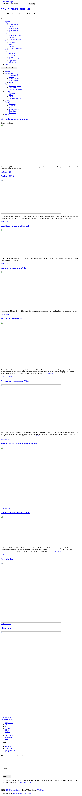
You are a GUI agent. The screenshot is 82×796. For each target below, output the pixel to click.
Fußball (7, 50)
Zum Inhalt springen (7, 2)
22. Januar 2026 (6, 717)
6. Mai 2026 (4, 263)
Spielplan (12, 43)
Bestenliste (12, 62)
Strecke (11, 57)
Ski (6, 34)
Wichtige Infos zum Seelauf (15, 226)
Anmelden (8, 746)
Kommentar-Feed (10, 750)
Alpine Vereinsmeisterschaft (15, 512)
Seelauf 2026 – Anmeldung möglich (19, 443)
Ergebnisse (12, 37)
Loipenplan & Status (15, 39)
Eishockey (8, 41)
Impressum (8, 737)
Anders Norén (17, 793)
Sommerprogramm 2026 (13, 268)
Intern (6, 739)
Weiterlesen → (50, 373)
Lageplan (12, 55)
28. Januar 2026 (6, 172)
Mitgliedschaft (13, 30)
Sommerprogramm (15, 35)
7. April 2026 (5, 314)
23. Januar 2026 (6, 624)
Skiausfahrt (7, 628)
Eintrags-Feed (9, 748)
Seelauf (7, 52)
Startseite (7, 21)
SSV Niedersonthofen (15, 8)
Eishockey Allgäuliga (15, 48)
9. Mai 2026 (4, 221)
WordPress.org (9, 752)
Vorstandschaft (13, 25)
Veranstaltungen (14, 28)
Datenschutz (9, 735)
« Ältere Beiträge (6, 719)
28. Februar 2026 (6, 377)
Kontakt (11, 32)
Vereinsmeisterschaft (11, 318)
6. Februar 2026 (6, 439)
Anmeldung (12, 53)
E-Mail (5, 769)
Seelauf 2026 (7, 176)
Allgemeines (9, 23)
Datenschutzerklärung (25, 782)
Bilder (11, 44)
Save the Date (8, 559)
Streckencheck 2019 (15, 59)
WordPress (40, 790)
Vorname (5, 762)
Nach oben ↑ (28, 793)
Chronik (11, 26)
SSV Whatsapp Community (15, 119)
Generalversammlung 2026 (15, 381)
